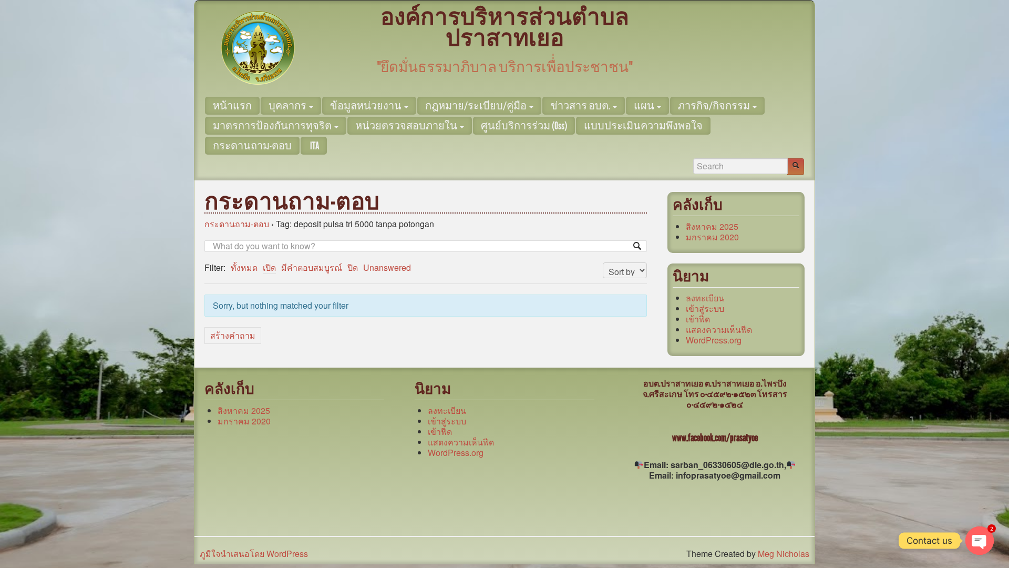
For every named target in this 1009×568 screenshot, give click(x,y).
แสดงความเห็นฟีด (719, 329)
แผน (645, 105)
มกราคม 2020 (712, 237)
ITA (313, 145)
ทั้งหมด (244, 267)
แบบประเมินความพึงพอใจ (643, 125)
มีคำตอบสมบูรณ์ (311, 267)
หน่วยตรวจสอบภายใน (407, 125)
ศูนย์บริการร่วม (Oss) (524, 125)
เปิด (269, 267)
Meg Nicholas (783, 553)
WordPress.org (714, 340)
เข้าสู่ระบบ (705, 308)
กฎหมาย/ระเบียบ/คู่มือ (476, 105)
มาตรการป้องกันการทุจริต (273, 125)
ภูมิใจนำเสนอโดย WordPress (254, 553)
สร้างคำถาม (232, 335)
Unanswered (387, 267)
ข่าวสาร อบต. (581, 105)
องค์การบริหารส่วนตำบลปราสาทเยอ (504, 27)
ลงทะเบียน (705, 298)
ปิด (352, 267)
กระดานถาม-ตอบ (252, 145)
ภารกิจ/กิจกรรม (714, 105)
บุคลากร (288, 105)
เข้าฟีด (698, 319)
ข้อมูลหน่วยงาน (366, 105)
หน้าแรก (232, 105)
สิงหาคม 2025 (712, 226)
